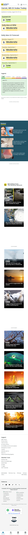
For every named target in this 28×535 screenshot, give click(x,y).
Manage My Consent (6, 447)
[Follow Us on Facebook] (3, 484)
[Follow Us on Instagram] (6, 484)
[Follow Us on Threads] (16, 484)
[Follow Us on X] (19, 484)
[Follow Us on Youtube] (9, 484)
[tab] (3, 77)
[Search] (18, 4)
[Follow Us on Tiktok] (12, 484)
